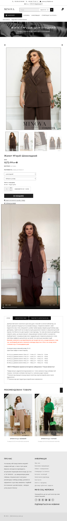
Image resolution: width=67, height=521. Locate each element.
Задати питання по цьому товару (15, 200)
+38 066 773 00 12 (33, 1)
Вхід (27, 4)
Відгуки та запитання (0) (39, 318)
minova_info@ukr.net (47, 1)
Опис (8, 318)
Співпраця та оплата (49, 15)
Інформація (35, 15)
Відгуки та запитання (19, 19)
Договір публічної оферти (44, 485)
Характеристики (20, 318)
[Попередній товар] (5, 44)
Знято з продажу (41, 482)
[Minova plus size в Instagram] (39, 500)
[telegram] (49, 500)
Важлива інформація (42, 466)
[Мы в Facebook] (36, 500)
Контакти (6, 19)
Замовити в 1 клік (22, 189)
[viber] (52, 500)
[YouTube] (46, 500)
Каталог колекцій (41, 474)
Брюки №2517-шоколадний (53, 438)
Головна (26, 15)
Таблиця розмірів (10, 203)
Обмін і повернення (42, 468)
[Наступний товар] (62, 44)
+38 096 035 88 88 (19, 1)
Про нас (37, 463)
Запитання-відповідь (42, 477)
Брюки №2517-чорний (22, 438)
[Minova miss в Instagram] (42, 500)
